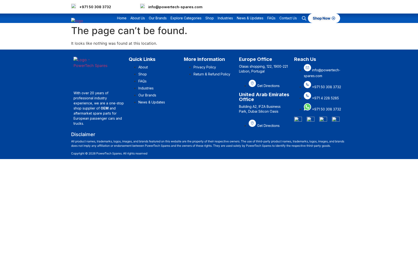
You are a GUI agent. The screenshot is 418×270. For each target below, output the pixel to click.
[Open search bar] (304, 18)
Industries (225, 18)
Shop (209, 18)
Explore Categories (186, 18)
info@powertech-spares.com (175, 7)
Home (122, 18)
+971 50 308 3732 (95, 7)
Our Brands (158, 18)
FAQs (271, 18)
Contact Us (288, 18)
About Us (137, 18)
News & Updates (250, 18)
